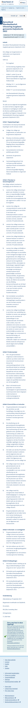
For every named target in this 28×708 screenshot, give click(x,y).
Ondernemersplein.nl (11, 700)
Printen (21, 15)
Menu (24, 3)
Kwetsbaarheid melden (11, 681)
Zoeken (7, 668)
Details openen (1, 20)
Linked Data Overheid (11, 689)
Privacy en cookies (10, 675)
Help (6, 666)
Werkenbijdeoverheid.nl (12, 702)
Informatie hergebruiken (12, 673)
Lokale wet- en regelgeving (7, 8)
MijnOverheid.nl (9, 696)
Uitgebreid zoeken (20, 8)
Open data (8, 686)
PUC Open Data (9, 691)
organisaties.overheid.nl (13, 643)
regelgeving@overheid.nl (13, 648)
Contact (7, 662)
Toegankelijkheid (10, 677)
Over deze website (10, 660)
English (7, 664)
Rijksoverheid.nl (9, 698)
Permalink (13, 15)
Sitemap (7, 679)
